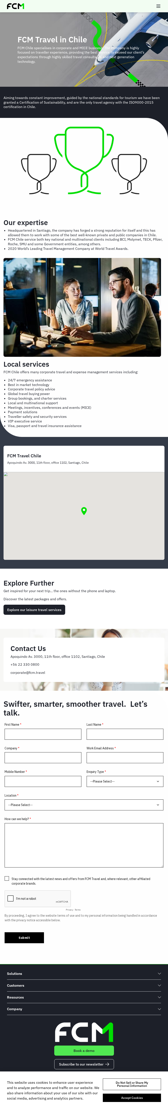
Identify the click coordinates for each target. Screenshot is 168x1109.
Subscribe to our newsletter (81, 1064)
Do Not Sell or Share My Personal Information (132, 1084)
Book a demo (84, 1050)
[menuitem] (84, 973)
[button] (84, 511)
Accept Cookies (132, 1098)
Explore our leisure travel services (34, 610)
